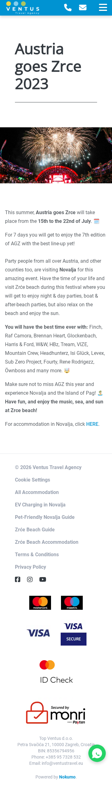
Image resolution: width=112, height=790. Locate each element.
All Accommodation (37, 492)
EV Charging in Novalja (40, 505)
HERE (92, 424)
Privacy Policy (30, 567)
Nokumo (67, 776)
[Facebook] (20, 579)
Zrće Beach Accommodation (46, 542)
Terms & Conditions (37, 554)
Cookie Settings (32, 480)
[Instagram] (32, 579)
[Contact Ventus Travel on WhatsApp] (97, 753)
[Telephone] (68, 7)
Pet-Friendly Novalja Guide (45, 517)
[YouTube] (45, 579)
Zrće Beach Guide (35, 530)
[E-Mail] (82, 7)
